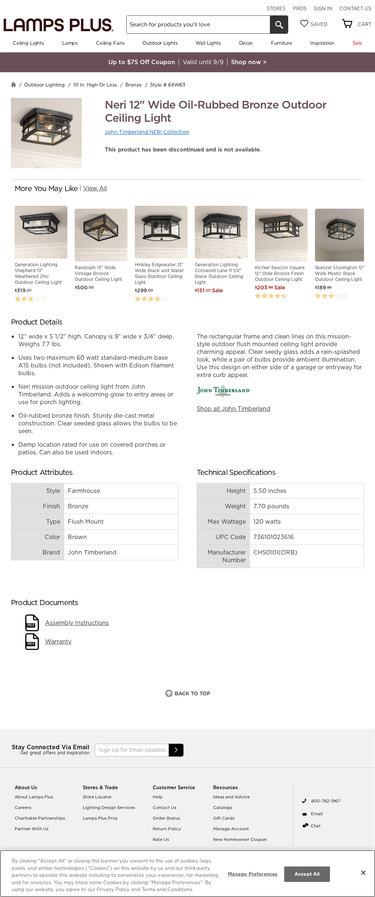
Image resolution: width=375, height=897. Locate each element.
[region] (187, 873)
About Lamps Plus (34, 797)
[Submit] (176, 750)
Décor (246, 43)
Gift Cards (224, 818)
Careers (23, 807)
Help (158, 797)
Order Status (166, 818)
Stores (276, 8)
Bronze (133, 84)
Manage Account (231, 829)
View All (95, 188)
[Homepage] (13, 85)
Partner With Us (32, 829)
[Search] (279, 24)
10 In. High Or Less (95, 84)
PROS (300, 8)
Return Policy (167, 829)
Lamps (70, 43)
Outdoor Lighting (44, 84)
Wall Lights (208, 43)
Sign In (323, 8)
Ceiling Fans (110, 43)
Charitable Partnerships (40, 818)
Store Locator (97, 797)
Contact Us (355, 8)
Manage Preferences (253, 874)
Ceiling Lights (28, 43)
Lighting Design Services (109, 807)
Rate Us (161, 839)
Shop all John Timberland (233, 408)
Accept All (307, 874)
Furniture (281, 43)
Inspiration (322, 43)
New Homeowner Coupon (240, 839)
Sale (357, 43)
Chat (316, 826)
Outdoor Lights (159, 43)
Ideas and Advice (231, 797)
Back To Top (192, 693)
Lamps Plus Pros (100, 818)
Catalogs (222, 807)
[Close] (363, 873)
